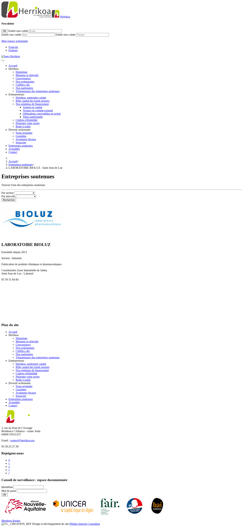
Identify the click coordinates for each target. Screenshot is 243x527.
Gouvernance (23, 78)
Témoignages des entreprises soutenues (38, 91)
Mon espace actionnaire (14, 41)
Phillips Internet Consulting (84, 523)
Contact (13, 152)
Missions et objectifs (27, 75)
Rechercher (9, 200)
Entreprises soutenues (21, 145)
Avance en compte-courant (38, 110)
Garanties (21, 136)
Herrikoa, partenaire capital (31, 97)
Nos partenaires (24, 88)
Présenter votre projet (27, 123)
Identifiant (7, 487)
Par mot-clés (8, 196)
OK (4, 31)
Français (13, 47)
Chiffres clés (23, 84)
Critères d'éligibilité (26, 120)
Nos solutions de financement (32, 104)
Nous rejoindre (24, 132)
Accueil (13, 65)
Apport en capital (32, 107)
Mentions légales (10, 520)
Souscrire (21, 142)
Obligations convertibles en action (42, 113)
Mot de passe (8, 490)
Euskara (13, 50)
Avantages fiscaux (26, 139)
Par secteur (7, 192)
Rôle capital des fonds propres (32, 100)
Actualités (14, 148)
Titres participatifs (33, 116)
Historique (21, 72)
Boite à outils (23, 126)
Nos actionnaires (25, 81)
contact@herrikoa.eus (22, 440)
